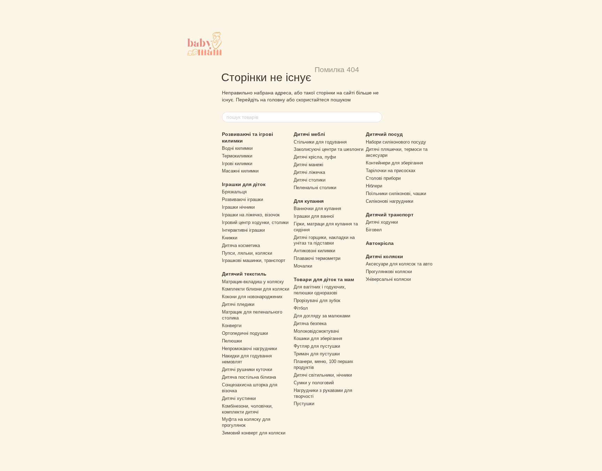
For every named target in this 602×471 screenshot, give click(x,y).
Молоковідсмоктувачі (316, 331)
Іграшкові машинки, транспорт (253, 260)
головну (276, 99)
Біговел (374, 229)
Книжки (229, 237)
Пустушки (304, 403)
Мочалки (303, 266)
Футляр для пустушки (317, 346)
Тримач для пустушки (317, 353)
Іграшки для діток (243, 184)
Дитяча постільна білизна (249, 377)
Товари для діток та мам (324, 279)
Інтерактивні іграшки (243, 230)
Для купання (309, 201)
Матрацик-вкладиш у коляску (253, 281)
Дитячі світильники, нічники (323, 375)
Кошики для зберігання (318, 338)
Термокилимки (237, 156)
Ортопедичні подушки (245, 333)
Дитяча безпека (310, 323)
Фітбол (301, 308)
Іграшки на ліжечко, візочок (251, 214)
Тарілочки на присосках (391, 170)
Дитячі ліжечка (309, 172)
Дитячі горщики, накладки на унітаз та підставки (324, 240)
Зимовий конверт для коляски (253, 432)
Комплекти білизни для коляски (255, 289)
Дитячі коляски (384, 256)
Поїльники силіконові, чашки (396, 193)
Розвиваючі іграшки (242, 199)
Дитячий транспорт (390, 214)
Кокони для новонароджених (252, 296)
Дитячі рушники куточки (247, 369)
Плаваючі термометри (317, 258)
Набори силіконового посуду (396, 142)
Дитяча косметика (241, 245)
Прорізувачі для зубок (317, 300)
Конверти (231, 325)
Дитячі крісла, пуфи (315, 157)
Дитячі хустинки (239, 398)
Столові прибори (383, 178)
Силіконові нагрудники (389, 201)
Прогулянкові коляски (389, 271)
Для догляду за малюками (322, 315)
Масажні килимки (240, 170)
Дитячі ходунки (382, 222)
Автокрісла (380, 243)
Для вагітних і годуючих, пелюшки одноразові (320, 289)
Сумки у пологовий (314, 382)
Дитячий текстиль (244, 274)
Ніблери (374, 185)
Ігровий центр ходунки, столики (255, 222)
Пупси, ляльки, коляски (247, 253)
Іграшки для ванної (314, 216)
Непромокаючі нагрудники (249, 348)
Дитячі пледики (238, 304)
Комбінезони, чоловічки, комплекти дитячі (247, 409)
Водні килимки (237, 148)
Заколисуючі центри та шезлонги (328, 149)
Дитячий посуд (384, 134)
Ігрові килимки (237, 163)
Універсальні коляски (388, 279)
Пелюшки (232, 340)
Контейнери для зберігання (394, 162)
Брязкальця (234, 191)
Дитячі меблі (309, 134)
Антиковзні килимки (314, 250)
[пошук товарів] (376, 117)
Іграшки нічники (238, 207)
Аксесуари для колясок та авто (399, 264)
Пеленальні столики (315, 187)
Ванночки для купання (317, 208)
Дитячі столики (309, 180)
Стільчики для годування (320, 142)
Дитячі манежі (308, 164)
